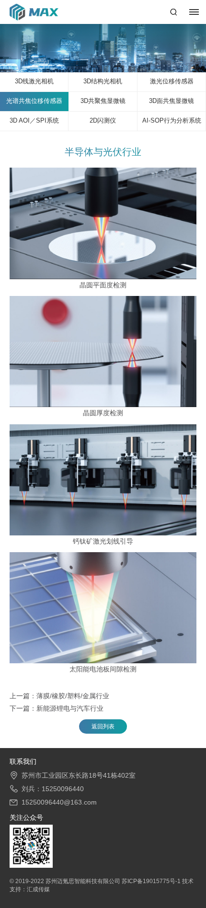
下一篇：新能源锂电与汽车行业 (56, 708)
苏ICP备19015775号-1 (152, 881)
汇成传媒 (38, 889)
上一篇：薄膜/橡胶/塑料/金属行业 (59, 696)
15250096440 (63, 789)
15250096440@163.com (59, 802)
